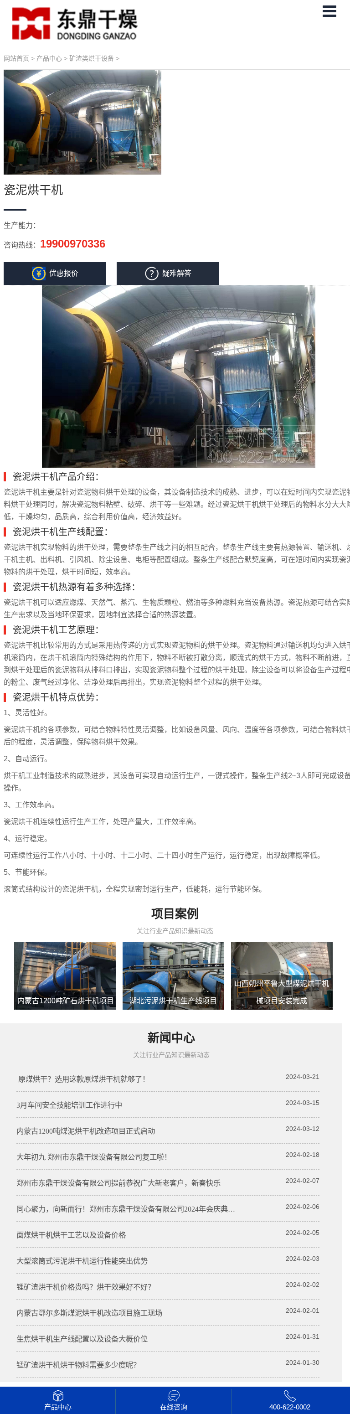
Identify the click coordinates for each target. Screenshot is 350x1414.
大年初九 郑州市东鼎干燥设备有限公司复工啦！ (93, 1157)
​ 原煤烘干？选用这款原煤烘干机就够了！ (82, 1079)
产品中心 (49, 58)
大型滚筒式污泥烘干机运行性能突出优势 (82, 1261)
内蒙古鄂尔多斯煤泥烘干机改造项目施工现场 (89, 1313)
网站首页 (16, 58)
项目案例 (175, 914)
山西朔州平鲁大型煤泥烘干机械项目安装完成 (281, 992)
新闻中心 (171, 1038)
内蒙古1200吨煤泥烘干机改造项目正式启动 (85, 1131)
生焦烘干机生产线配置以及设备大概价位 (82, 1339)
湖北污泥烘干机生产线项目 (173, 1001)
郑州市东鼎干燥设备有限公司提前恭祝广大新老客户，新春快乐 (118, 1183)
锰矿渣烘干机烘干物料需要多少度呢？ (78, 1365)
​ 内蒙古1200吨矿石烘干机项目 (64, 1001)
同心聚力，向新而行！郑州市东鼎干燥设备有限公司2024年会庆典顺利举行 (136, 1209)
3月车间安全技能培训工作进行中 (69, 1105)
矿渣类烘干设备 (91, 58)
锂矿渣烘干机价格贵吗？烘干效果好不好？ (85, 1287)
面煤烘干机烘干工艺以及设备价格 (71, 1235)
